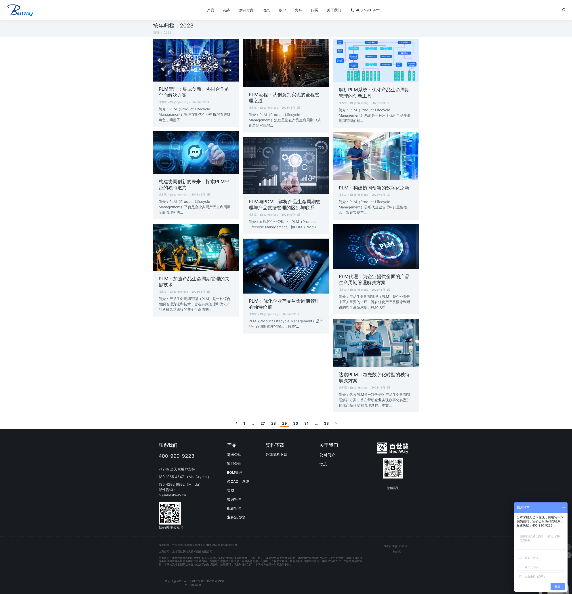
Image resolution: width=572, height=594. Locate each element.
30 (295, 423)
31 (306, 423)
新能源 (397, 551)
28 (273, 423)
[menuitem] (211, 10)
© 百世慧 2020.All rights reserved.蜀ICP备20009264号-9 (195, 583)
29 (284, 423)
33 (326, 423)
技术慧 (163, 102)
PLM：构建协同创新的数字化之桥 (374, 188)
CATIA (403, 546)
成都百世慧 (390, 546)
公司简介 (327, 454)
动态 (323, 464)
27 (263, 423)
